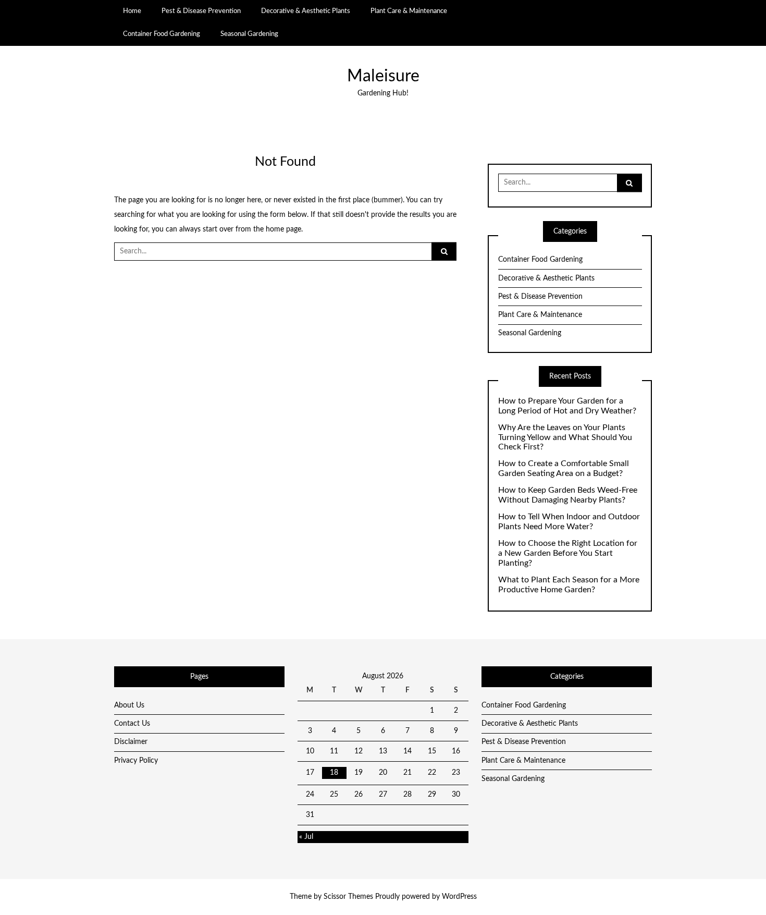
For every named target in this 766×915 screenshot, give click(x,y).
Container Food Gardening (161, 34)
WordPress (459, 896)
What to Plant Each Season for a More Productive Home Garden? (568, 585)
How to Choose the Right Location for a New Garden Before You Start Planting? (567, 553)
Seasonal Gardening (249, 34)
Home (132, 11)
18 (334, 772)
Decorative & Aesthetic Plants (305, 11)
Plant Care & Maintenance (408, 11)
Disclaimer (130, 742)
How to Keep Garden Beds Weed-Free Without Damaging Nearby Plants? (567, 495)
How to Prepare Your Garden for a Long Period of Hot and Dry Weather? (567, 406)
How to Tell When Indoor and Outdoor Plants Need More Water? (569, 522)
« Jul (306, 836)
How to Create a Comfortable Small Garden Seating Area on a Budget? (563, 468)
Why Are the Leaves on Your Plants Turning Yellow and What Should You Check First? (565, 437)
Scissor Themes (348, 896)
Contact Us (132, 723)
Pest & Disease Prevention (201, 11)
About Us (129, 705)
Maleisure (383, 76)
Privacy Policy (136, 760)
